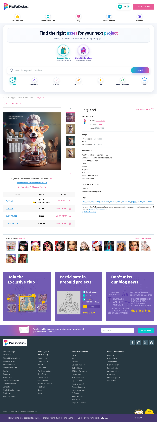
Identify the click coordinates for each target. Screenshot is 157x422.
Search (140, 70)
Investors (111, 374)
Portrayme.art (78, 384)
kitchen (113, 201)
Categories (76, 374)
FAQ (73, 358)
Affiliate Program (79, 371)
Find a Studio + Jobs (11, 390)
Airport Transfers (79, 402)
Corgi (84, 201)
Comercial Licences (11, 380)
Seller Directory (78, 365)
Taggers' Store (9, 361)
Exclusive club (9, 364)
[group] (27, 296)
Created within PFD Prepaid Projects (32, 187)
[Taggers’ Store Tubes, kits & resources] (63, 50)
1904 (100, 124)
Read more (103, 418)
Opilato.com (77, 380)
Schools (6, 387)
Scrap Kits (56, 84)
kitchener (126, 201)
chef (89, 201)
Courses (6, 374)
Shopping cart (43, 361)
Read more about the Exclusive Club (32, 182)
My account (42, 358)
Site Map (41, 387)
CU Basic (9, 208)
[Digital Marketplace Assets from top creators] (83, 50)
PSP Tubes (12, 84)
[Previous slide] (71, 108)
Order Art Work (9, 383)
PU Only (9, 201)
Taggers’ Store (16, 97)
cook (119, 201)
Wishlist (41, 364)
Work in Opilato (113, 377)
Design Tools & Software (78, 391)
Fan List (75, 361)
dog (93, 201)
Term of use (112, 361)
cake (107, 201)
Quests (40, 393)
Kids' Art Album (9, 396)
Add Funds (42, 367)
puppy (133, 201)
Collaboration (113, 371)
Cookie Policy (112, 368)
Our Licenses (43, 380)
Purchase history (45, 371)
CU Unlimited (12, 223)
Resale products (122, 84)
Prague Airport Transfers (78, 397)
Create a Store (44, 377)
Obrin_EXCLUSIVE (144, 201)
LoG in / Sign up (143, 6)
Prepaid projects (10, 367)
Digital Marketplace (11, 358)
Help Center (43, 374)
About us (111, 355)
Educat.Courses (78, 387)
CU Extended (12, 216)
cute (103, 201)
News (40, 390)
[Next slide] (71, 174)
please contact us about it (97, 209)
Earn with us (112, 358)
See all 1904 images (142, 238)
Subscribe (146, 330)
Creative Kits (34, 84)
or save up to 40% (42, 202)
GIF (144, 85)
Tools (5, 371)
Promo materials (45, 383)
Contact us (111, 380)
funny (97, 201)
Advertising (8, 377)
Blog (74, 355)
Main (5, 97)
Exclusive (100, 120)
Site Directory (78, 377)
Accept (138, 418)
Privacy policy (113, 365)
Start (100, 84)
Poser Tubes (78, 84)
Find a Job (7, 393)
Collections (77, 368)
